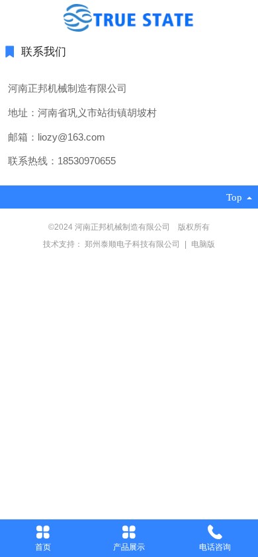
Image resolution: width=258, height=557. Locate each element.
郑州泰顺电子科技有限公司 (133, 244)
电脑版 (203, 244)
